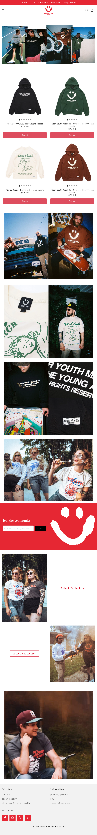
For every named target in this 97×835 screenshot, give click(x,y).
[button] (92, 10)
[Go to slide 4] (24, 119)
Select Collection (72, 588)
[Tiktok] (28, 818)
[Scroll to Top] (92, 821)
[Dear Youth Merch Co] (48, 10)
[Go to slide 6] (28, 119)
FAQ (52, 798)
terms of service (60, 803)
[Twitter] (20, 818)
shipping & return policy (17, 803)
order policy (9, 798)
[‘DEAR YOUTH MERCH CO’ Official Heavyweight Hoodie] (26, 246)
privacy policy (59, 794)
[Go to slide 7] (30, 119)
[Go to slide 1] (19, 119)
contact (6, 794)
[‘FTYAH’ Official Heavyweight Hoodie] (26, 398)
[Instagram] (12, 818)
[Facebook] (5, 818)
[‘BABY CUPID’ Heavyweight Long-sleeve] (26, 321)
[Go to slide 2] (21, 119)
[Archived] (26, 470)
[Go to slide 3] (23, 119)
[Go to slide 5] (26, 119)
